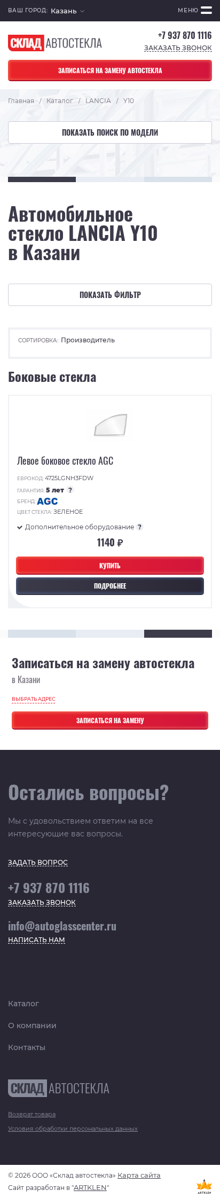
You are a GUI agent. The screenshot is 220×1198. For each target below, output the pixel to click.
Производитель (88, 340)
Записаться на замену (110, 720)
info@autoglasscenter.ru (62, 926)
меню (188, 10)
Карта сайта (139, 1175)
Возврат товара (32, 1114)
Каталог (23, 1003)
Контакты (26, 1047)
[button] (67, 11)
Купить (110, 565)
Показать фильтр (110, 294)
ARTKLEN (90, 1187)
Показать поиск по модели (110, 132)
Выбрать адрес (33, 699)
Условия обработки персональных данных (73, 1128)
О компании (32, 1025)
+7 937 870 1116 (185, 35)
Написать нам (36, 940)
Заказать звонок (178, 48)
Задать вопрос (38, 862)
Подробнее (110, 585)
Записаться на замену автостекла (110, 70)
